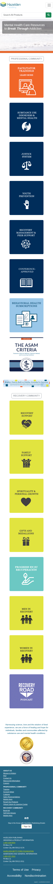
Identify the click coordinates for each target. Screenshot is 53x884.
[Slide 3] (31, 49)
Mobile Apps (7, 799)
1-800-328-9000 (9, 843)
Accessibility (14, 875)
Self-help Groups (9, 813)
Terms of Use (21, 869)
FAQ (4, 776)
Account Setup (8, 792)
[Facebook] (26, 818)
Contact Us (7, 778)
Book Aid (6, 811)
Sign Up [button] (27, 826)
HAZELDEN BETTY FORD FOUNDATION (18, 851)
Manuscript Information (11, 781)
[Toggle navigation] (49, 5)
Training (6, 789)
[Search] (48, 15)
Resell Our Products (10, 802)
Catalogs (6, 794)
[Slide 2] (26, 49)
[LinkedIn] (27, 818)
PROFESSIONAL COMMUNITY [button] (26, 59)
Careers (6, 783)
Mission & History (9, 773)
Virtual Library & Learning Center (15, 804)
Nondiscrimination (35, 875)
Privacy (36, 869)
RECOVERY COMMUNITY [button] (26, 396)
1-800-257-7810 (9, 856)
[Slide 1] (22, 49)
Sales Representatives (11, 797)
